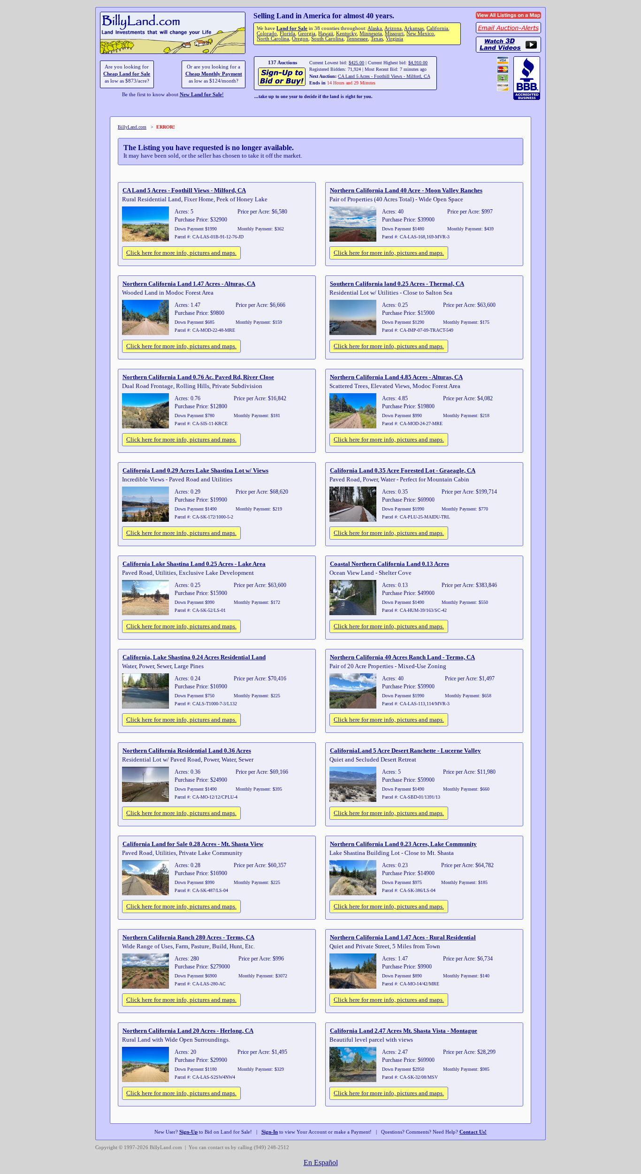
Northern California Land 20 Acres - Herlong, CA (187, 1030)
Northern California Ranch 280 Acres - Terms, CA (188, 937)
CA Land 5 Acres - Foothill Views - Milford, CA (384, 76)
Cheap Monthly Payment (213, 73)
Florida (287, 33)
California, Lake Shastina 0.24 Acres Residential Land (194, 657)
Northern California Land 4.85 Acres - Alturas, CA (396, 377)
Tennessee (357, 38)
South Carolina (327, 38)
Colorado (267, 33)
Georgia (306, 33)
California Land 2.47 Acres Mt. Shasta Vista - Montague (403, 1030)
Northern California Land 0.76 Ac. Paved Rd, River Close (198, 377)
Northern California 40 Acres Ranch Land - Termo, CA (402, 657)
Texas (377, 38)
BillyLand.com (132, 127)
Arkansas (414, 28)
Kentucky (346, 33)
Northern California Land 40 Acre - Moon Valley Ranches (406, 190)
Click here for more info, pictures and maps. (181, 252)
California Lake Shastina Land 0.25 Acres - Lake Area (194, 563)
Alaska (374, 28)
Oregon (300, 38)
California (437, 28)
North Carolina (273, 38)
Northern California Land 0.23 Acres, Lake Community (403, 843)
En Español (321, 1162)
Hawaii (325, 33)
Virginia (394, 38)
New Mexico (420, 33)
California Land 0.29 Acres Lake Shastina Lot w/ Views (195, 470)
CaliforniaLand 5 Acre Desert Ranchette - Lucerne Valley (405, 750)
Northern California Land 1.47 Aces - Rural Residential (403, 937)
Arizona (393, 28)
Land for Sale (291, 28)
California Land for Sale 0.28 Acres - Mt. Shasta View (192, 843)
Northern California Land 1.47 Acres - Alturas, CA (188, 283)
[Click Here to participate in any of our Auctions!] (282, 84)
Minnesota (370, 33)
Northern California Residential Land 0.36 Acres (186, 750)
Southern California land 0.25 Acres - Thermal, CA (397, 283)
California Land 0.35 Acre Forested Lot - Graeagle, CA (402, 470)
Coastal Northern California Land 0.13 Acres (389, 563)
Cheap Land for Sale (126, 73)
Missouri (394, 33)
